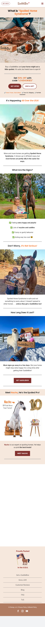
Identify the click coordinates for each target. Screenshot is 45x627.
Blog (22, 590)
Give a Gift (23, 580)
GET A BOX (6, 3)
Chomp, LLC (13, 607)
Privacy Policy (22, 607)
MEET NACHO (22, 453)
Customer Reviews (23, 585)
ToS (22, 600)
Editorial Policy (32, 607)
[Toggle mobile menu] (42, 3)
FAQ (22, 595)
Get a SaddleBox (22, 575)
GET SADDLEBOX (22, 380)
